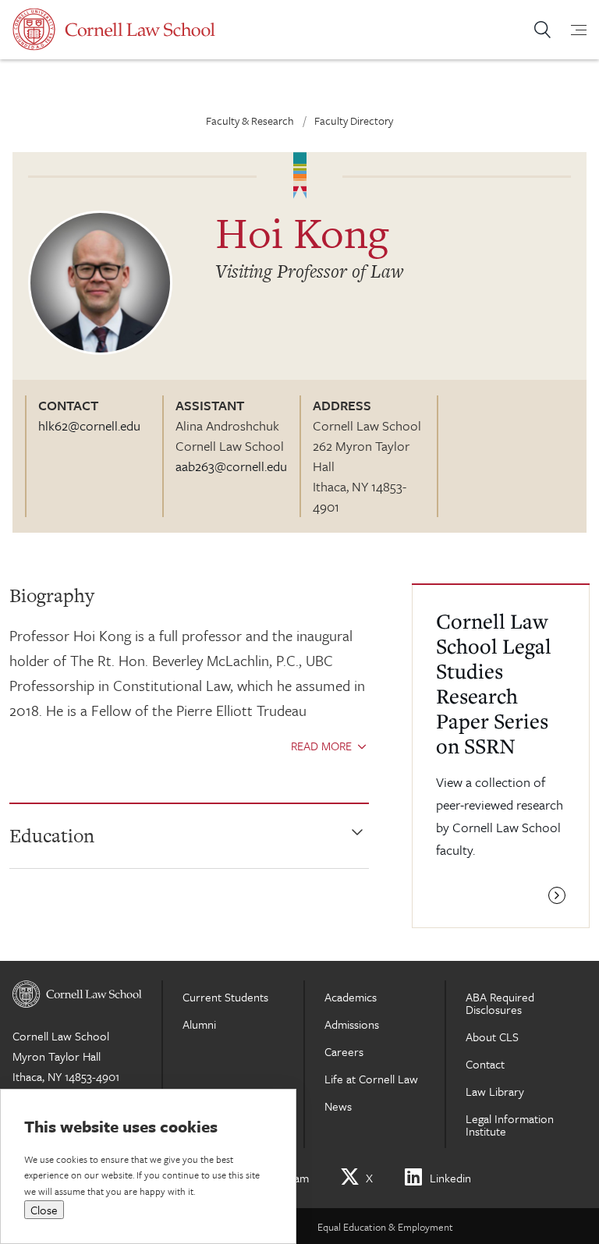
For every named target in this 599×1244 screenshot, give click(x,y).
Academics (350, 996)
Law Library (495, 1091)
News (338, 1106)
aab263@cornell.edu (231, 466)
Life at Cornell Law (371, 1078)
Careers (343, 1051)
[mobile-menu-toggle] (569, 29)
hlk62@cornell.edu (89, 425)
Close (44, 1209)
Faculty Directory (353, 120)
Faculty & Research (250, 120)
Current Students (225, 996)
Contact (485, 1063)
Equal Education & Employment (385, 1227)
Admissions (351, 1024)
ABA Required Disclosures (500, 1003)
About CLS (492, 1036)
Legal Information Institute (510, 1124)
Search (542, 29)
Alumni (199, 1024)
